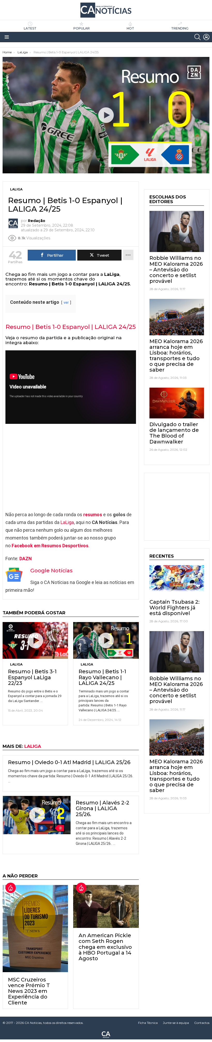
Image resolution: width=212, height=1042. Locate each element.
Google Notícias (51, 570)
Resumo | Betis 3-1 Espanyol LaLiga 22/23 (32, 677)
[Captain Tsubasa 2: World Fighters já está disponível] (176, 580)
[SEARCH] (197, 37)
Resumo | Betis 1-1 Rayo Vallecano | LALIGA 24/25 (102, 677)
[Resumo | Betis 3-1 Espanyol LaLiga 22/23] (35, 640)
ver (66, 302)
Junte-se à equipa (176, 1023)
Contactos (201, 1023)
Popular (81, 28)
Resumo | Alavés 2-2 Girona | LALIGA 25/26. (102, 808)
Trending (179, 28)
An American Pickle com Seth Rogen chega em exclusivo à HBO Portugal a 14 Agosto (105, 946)
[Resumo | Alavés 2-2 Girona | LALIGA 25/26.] (37, 815)
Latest (30, 28)
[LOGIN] (206, 37)
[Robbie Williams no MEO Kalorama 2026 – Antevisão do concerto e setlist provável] (176, 231)
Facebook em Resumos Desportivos (50, 545)
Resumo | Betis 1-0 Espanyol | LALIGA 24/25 (71, 326)
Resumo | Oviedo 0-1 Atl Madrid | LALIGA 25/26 (69, 762)
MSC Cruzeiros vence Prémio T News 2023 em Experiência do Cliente (29, 991)
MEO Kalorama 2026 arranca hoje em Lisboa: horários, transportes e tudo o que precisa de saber (176, 355)
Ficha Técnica (148, 1023)
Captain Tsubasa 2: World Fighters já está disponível (174, 607)
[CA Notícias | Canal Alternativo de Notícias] (106, 1034)
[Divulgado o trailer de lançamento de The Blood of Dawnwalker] (176, 403)
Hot (130, 28)
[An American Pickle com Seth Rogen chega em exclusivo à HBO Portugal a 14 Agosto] (106, 906)
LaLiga (67, 522)
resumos (92, 514)
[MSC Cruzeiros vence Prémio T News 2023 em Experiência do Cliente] (35, 928)
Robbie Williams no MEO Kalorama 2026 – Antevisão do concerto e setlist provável (176, 269)
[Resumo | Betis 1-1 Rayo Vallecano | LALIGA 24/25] (106, 640)
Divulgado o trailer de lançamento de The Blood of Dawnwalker (174, 433)
